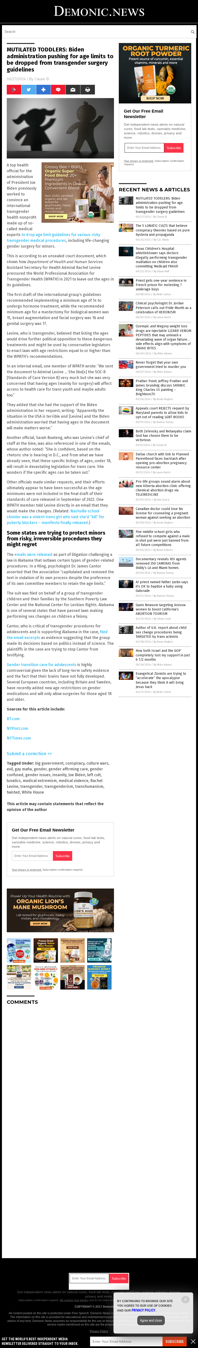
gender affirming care (68, 769)
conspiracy (75, 763)
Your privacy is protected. (27, 869)
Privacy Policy (99, 1331)
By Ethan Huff (161, 271)
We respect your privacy (74, 1300)
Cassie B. (42, 79)
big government (49, 763)
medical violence (73, 780)
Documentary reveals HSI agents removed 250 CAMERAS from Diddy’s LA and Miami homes (161, 563)
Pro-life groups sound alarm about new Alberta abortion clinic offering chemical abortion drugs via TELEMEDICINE (163, 488)
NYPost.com (17, 728)
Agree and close (151, 1320)
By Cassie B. (160, 216)
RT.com (13, 719)
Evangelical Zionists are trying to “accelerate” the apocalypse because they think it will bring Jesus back (161, 680)
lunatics (14, 780)
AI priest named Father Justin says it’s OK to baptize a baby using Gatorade (162, 586)
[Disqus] (60, 1069)
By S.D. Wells (161, 239)
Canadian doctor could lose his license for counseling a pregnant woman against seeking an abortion (163, 513)
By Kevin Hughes (163, 399)
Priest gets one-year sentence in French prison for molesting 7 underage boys (161, 285)
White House (33, 792)
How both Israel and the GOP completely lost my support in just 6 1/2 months (163, 655)
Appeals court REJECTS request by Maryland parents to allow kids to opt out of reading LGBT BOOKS (162, 412)
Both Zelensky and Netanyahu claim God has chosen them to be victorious (163, 435)
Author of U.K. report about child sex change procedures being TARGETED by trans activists (161, 632)
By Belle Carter (162, 294)
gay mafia (23, 769)
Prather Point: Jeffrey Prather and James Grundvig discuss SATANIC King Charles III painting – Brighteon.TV (162, 387)
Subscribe (174, 1341)
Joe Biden (76, 775)
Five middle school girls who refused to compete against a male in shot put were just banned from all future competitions (163, 538)
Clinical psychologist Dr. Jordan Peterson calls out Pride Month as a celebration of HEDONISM (163, 307)
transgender (31, 786)
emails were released (33, 554)
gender (40, 769)
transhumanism (89, 786)
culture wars (97, 763)
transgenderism (58, 786)
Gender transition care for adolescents (41, 664)
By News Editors (163, 550)
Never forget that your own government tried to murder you (161, 364)
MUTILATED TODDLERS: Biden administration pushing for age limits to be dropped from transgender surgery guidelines (160, 205)
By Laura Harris (162, 317)
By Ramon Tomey (163, 422)
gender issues (37, 775)
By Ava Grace (162, 499)
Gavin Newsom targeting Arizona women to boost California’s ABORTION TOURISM (160, 609)
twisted (13, 792)
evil (10, 769)
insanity (59, 775)
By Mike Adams (163, 353)
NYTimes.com (19, 738)
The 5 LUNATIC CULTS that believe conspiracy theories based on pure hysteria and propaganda (163, 230)
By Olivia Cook (162, 618)
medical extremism (40, 780)
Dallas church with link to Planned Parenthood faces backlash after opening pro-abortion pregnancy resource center (162, 461)
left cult (94, 775)
